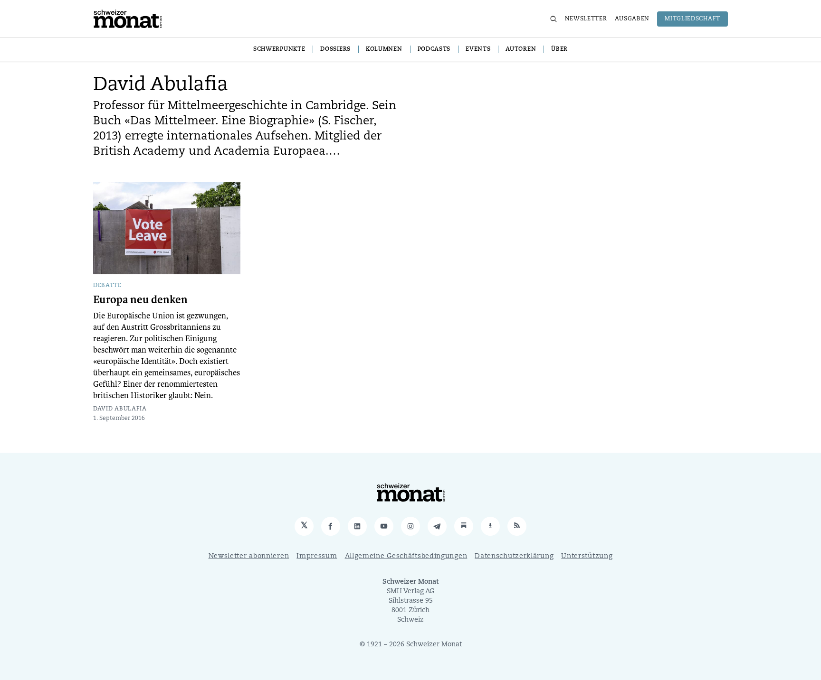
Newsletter (586, 19)
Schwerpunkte (279, 49)
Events (478, 49)
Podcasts (434, 49)
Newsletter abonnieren (249, 556)
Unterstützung (586, 556)
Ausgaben (632, 19)
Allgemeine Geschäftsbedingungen (406, 556)
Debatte (107, 286)
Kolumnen (384, 49)
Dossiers (335, 49)
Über (559, 49)
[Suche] (553, 19)
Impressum (316, 556)
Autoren (521, 49)
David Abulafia (120, 409)
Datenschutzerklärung (514, 556)
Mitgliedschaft (692, 19)
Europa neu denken (140, 300)
